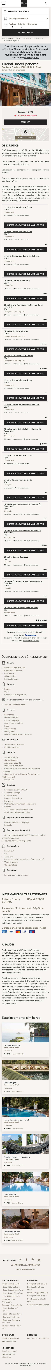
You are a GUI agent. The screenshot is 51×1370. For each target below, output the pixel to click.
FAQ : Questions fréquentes (8, 1355)
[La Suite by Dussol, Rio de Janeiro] (25, 1032)
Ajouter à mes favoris (27, 115)
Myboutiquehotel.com (17, 54)
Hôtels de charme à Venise (10, 1309)
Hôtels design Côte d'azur (12, 1293)
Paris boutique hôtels (11, 1284)
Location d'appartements (37, 1293)
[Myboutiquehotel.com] (24, 3)
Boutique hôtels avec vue (38, 1296)
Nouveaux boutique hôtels (38, 1304)
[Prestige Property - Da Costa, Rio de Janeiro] (25, 1144)
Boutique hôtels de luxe (37, 1284)
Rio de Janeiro (38, 39)
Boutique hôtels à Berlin (12, 1305)
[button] (3, 89)
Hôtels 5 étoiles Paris (10, 1287)
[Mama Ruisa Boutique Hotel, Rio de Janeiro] (25, 1107)
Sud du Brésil (27, 39)
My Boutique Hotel (8, 39)
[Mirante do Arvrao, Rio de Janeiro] (25, 1219)
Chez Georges (10, 1082)
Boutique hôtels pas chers (35, 1288)
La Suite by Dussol (12, 1045)
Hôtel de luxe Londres (11, 1296)
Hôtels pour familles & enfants (36, 1300)
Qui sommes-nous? (25, 1269)
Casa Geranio (10, 1194)
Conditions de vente (10, 1338)
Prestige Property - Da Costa (17, 1157)
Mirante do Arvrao (12, 1231)
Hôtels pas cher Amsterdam (8, 1300)
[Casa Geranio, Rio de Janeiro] (25, 1181)
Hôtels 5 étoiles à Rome (11, 1314)
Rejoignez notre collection (38, 1338)
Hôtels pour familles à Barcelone (11, 1321)
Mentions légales (9, 1341)
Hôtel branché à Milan (11, 1317)
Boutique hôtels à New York (11, 1327)
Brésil (18, 39)
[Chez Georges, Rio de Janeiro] (25, 1070)
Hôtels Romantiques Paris (12, 1290)
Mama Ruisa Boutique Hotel (16, 1120)
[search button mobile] (46, 3)
